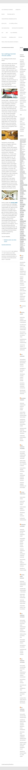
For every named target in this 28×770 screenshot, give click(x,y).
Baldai (3, 14)
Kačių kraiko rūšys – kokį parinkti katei (22, 596)
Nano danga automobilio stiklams (22, 641)
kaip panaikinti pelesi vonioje (22, 154)
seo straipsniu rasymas (23, 212)
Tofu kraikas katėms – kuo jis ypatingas (22, 607)
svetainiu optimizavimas (22, 245)
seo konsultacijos (23, 177)
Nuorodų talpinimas (6, 244)
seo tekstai (23, 220)
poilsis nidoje (22, 170)
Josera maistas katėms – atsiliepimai (23, 508)
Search (21, 47)
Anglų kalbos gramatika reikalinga (22, 129)
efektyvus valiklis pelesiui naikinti (23, 142)
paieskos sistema (23, 168)
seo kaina (21, 174)
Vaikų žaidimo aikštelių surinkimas (23, 469)
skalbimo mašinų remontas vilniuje (23, 225)
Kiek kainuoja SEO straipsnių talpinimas (23, 392)
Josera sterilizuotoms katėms (22, 502)
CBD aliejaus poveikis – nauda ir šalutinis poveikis (22, 377)
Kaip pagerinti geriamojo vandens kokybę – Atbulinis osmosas (23, 362)
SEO (2, 32)
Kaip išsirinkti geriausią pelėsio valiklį (22, 87)
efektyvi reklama (23, 140)
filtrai (21, 143)
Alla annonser (13, 32)
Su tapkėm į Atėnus (13, 23)
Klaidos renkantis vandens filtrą (23, 635)
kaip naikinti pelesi (22, 148)
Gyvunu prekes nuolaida (22, 576)
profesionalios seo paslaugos (22, 172)
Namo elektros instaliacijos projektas (23, 160)
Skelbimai (16, 251)
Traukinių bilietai (11, 14)
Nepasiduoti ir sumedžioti (17, 28)
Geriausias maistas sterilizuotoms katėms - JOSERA (22, 406)
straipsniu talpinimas (23, 238)
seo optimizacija (23, 182)
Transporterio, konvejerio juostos (9, 18)
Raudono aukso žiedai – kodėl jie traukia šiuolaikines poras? (23, 745)
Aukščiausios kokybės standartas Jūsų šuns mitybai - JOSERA (23, 422)
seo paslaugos (23, 198)
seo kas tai (22, 176)
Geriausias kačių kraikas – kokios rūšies (23, 601)
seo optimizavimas (23, 189)
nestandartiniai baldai (10, 256)
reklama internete (23, 173)
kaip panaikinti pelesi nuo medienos (22, 152)
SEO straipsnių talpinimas (7, 9)
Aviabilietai (18, 9)
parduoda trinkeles (21, 169)
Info (7, 32)
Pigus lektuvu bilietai (21, 257)
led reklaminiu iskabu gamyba (22, 158)
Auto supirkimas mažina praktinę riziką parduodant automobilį (23, 455)
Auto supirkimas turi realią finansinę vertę (23, 715)
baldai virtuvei (9, 252)
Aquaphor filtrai (23, 110)
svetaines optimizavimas (22, 243)
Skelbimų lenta (12, 37)
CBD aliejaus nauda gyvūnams (22, 514)
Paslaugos (4, 37)
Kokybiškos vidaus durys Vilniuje (23, 370)
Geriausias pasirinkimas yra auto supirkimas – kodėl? (22, 533)
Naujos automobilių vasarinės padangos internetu (22, 477)
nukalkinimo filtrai (22, 164)
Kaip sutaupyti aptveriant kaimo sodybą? (23, 289)
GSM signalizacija (5, 28)
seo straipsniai (23, 204)
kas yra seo (22, 155)
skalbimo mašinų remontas (23, 224)
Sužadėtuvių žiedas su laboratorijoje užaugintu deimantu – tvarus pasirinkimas (23, 724)
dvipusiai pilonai (23, 139)
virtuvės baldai (14, 202)
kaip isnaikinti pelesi (22, 146)
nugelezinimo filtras (22, 162)
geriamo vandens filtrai (23, 145)
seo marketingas (23, 178)
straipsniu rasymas (23, 230)
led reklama (22, 156)
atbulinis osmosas (23, 138)
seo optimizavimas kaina (22, 194)
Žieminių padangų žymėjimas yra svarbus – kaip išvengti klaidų (23, 271)
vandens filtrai (22, 248)
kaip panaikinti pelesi (22, 150)
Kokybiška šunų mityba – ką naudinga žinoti (23, 341)
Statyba (20, 37)
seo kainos (22, 175)
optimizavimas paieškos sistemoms (22, 166)
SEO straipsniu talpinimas (22, 447)
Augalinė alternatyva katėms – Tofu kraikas (23, 590)
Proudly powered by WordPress (7, 764)
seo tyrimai (22, 222)
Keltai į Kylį (4, 23)
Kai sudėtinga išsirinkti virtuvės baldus (9, 54)
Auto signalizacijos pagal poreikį (22, 124)
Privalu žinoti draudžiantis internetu (10, 41)
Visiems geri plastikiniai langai (22, 119)
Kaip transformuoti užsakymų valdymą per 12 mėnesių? (23, 562)
